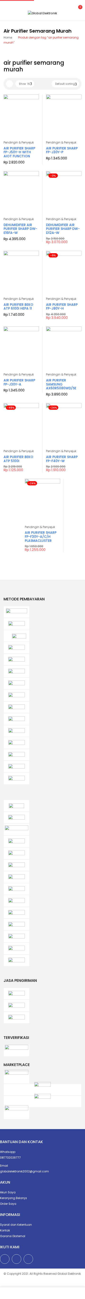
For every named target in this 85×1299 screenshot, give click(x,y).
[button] (77, 10)
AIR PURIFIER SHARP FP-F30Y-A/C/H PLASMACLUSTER (40, 536)
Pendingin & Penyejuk (19, 142)
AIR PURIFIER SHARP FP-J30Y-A (19, 382)
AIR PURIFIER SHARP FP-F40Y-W (62, 458)
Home (8, 37)
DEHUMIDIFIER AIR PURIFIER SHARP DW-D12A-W (63, 228)
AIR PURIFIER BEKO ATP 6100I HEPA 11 (18, 306)
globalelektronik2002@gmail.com (24, 1171)
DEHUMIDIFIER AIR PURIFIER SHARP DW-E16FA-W (20, 228)
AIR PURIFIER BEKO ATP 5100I (18, 458)
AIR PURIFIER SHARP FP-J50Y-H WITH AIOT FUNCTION (19, 152)
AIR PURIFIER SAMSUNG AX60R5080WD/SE (61, 384)
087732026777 (10, 1158)
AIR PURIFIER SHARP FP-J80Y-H (62, 306)
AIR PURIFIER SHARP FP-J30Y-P (62, 150)
